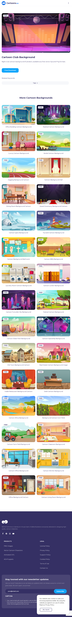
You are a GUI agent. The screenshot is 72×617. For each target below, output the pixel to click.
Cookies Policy (45, 559)
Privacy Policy (45, 550)
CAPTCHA (8, 596)
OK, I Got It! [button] (46, 610)
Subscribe (60, 591)
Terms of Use (44, 563)
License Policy (45, 546)
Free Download (10, 70)
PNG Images (8, 546)
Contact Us (44, 568)
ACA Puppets (8, 559)
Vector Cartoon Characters (13, 550)
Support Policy (45, 555)
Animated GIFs (9, 555)
